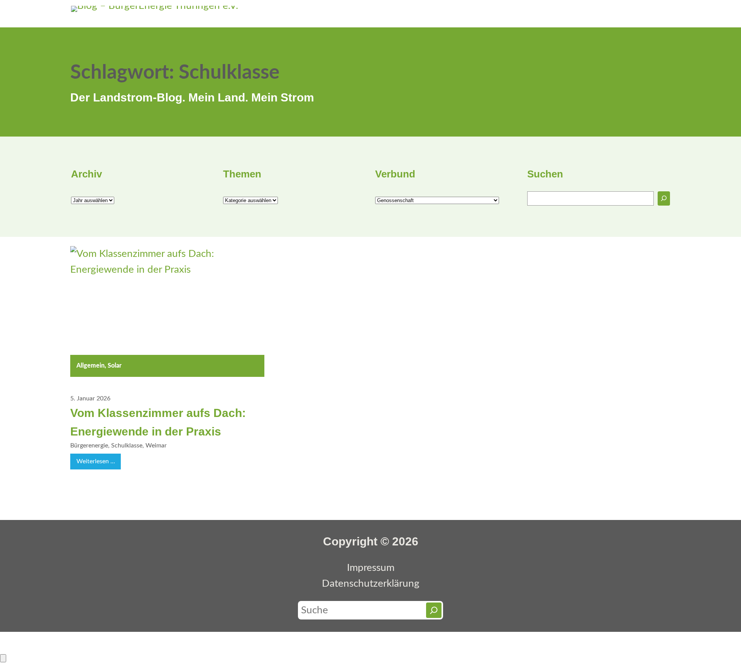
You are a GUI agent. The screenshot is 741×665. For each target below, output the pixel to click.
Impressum (370, 568)
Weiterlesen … (98, 463)
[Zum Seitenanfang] (3, 658)
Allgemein (90, 366)
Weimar (156, 445)
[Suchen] (664, 198)
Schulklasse (126, 445)
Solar (115, 366)
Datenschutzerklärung (371, 584)
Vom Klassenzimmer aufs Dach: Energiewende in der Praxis (158, 422)
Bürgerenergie (89, 445)
